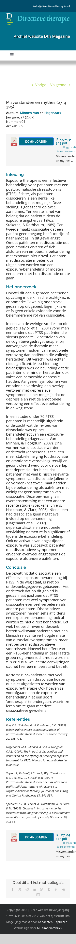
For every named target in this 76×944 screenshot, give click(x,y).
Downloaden (36, 141)
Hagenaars (52, 113)
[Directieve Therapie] (38, 13)
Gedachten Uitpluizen (52, 922)
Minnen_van (29, 113)
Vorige (40, 84)
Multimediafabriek (49, 928)
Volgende (58, 84)
